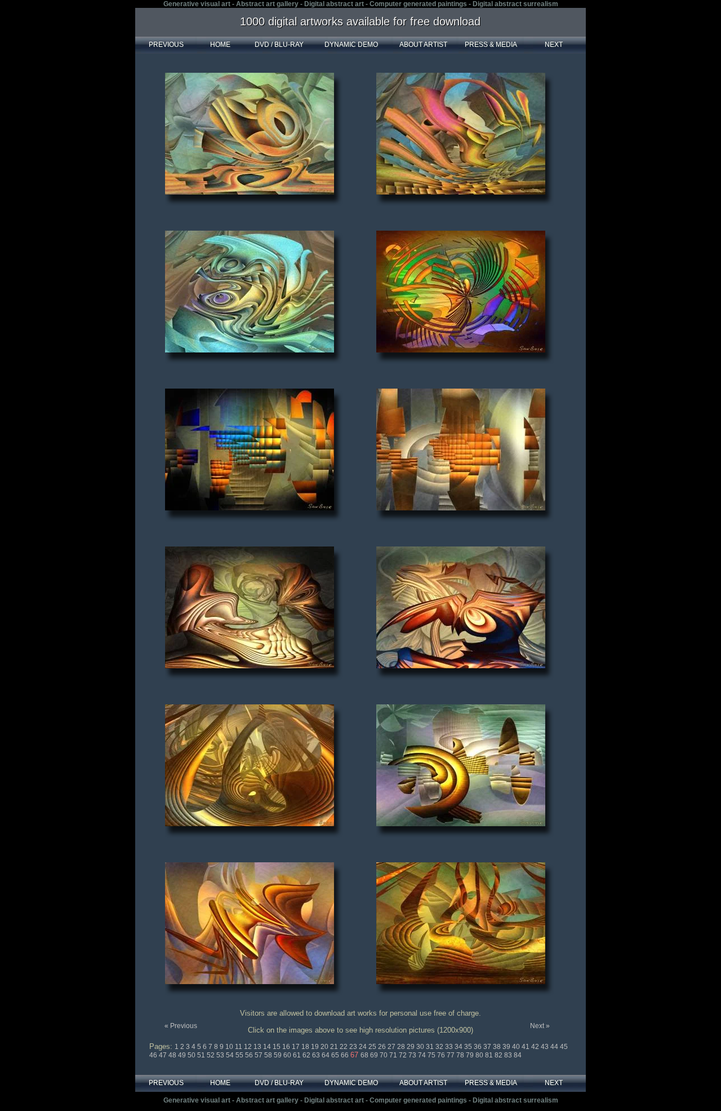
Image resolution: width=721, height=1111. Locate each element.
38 (497, 1047)
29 (411, 1047)
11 (239, 1047)
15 (277, 1047)
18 (306, 1047)
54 (230, 1055)
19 (316, 1047)
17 (296, 1047)
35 (469, 1047)
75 (432, 1055)
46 (154, 1055)
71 (394, 1055)
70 (384, 1055)
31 (430, 1047)
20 (325, 1047)
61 (297, 1055)
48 (173, 1055)
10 (230, 1047)
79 (470, 1055)
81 (490, 1055)
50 (192, 1055)
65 (336, 1055)
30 (421, 1047)
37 (488, 1047)
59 (278, 1055)
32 (440, 1047)
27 (392, 1047)
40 (517, 1047)
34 (459, 1047)
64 (326, 1055)
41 (526, 1047)
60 (288, 1055)
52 (211, 1055)
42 (536, 1047)
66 (345, 1055)
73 (413, 1055)
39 (507, 1047)
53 (221, 1055)
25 (373, 1047)
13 (258, 1047)
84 (518, 1055)
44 (555, 1047)
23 (354, 1047)
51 (202, 1055)
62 (307, 1055)
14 (268, 1047)
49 (183, 1055)
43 (545, 1047)
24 (363, 1047)
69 (375, 1055)
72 (403, 1055)
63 (317, 1055)
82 (499, 1055)
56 (250, 1055)
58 (269, 1055)
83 (509, 1055)
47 (163, 1055)
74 (423, 1055)
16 (287, 1047)
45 (564, 1047)
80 (480, 1055)
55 (240, 1055)
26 (383, 1047)
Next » (540, 1026)
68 (365, 1055)
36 (478, 1047)
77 (451, 1055)
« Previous (180, 1026)
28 (402, 1047)
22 (344, 1047)
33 (450, 1047)
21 (335, 1047)
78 (461, 1055)
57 (259, 1055)
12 (248, 1047)
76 (442, 1055)
